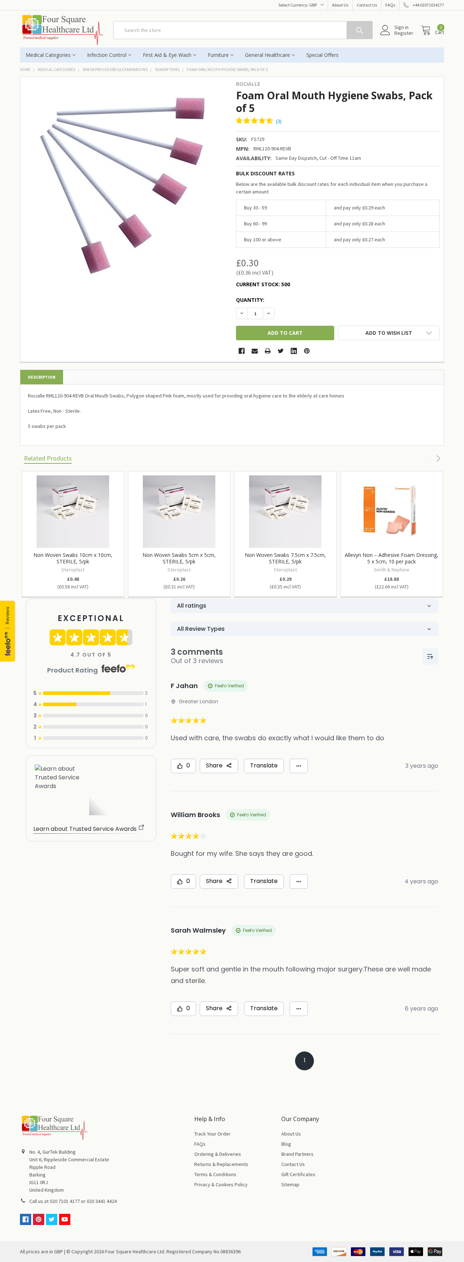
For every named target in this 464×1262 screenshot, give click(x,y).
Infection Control (107, 54)
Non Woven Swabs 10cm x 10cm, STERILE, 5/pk (72, 558)
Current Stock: (263, 284)
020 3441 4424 (102, 1201)
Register (403, 33)
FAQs (390, 5)
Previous (427, 458)
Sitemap (290, 1184)
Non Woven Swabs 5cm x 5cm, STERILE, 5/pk (179, 558)
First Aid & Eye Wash (167, 54)
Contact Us (367, 5)
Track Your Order (212, 1133)
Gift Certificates (298, 1174)
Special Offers (322, 54)
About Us (340, 5)
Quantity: (250, 299)
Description (41, 377)
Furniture (218, 54)
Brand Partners (297, 1154)
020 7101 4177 (65, 1201)
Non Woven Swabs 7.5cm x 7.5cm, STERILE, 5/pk (285, 558)
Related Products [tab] (48, 458)
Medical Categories (48, 54)
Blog (286, 1144)
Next (437, 458)
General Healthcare (267, 54)
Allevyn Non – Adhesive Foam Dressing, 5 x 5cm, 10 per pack (391, 558)
